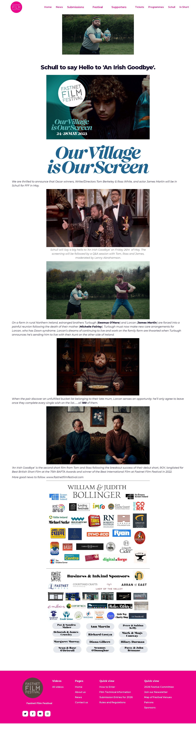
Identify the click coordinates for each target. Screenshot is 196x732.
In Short (184, 7)
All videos (58, 687)
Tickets (139, 7)
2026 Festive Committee (159, 687)
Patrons (149, 702)
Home (48, 7)
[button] (78, 7)
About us (80, 692)
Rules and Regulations (112, 702)
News (59, 7)
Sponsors (150, 707)
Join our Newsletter (156, 692)
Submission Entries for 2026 (116, 697)
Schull (171, 7)
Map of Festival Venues (158, 697)
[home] (16, 7)
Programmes (156, 7)
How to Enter (107, 687)
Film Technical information (115, 692)
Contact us (81, 702)
